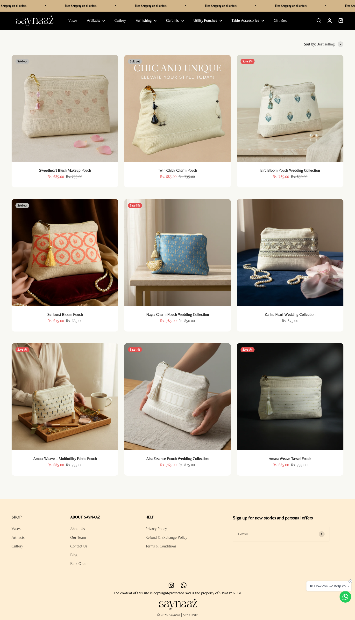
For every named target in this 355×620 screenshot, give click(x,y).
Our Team (78, 537)
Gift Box (280, 20)
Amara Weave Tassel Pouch (290, 458)
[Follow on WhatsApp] (183, 585)
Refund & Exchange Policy (166, 537)
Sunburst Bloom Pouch (65, 314)
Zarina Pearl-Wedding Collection (290, 314)
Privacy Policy (156, 528)
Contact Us (78, 546)
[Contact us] (345, 597)
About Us (77, 528)
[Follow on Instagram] (171, 585)
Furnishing (143, 20)
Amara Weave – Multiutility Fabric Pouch (65, 458)
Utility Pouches (205, 20)
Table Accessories (245, 20)
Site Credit (190, 615)
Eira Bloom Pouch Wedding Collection (290, 170)
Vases (72, 20)
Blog (74, 555)
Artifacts (93, 20)
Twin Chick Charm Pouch (177, 170)
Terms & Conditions (160, 546)
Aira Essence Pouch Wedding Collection (177, 458)
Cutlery (120, 20)
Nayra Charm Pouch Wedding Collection (177, 314)
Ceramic (172, 20)
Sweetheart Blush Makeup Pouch (65, 170)
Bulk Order (79, 563)
